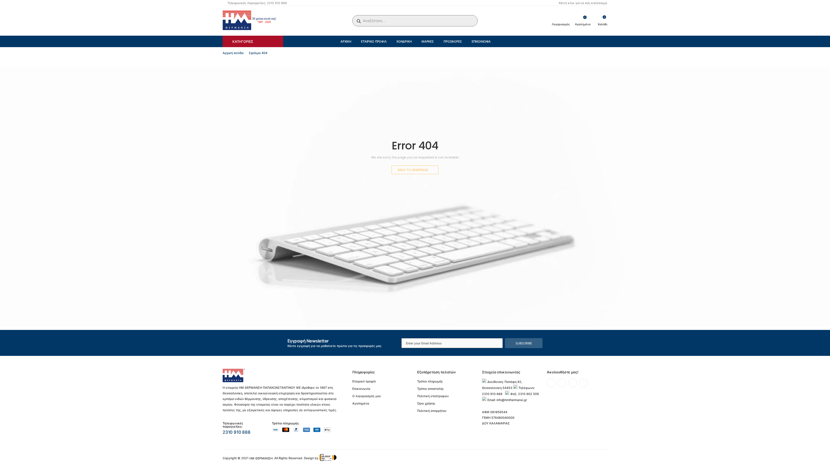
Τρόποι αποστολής (430, 388)
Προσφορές (453, 41)
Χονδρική (404, 41)
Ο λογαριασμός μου (366, 396)
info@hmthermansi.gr (511, 400)
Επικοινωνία (481, 41)
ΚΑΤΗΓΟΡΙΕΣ (242, 41)
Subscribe (524, 343)
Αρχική (345, 41)
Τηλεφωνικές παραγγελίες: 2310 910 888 (257, 3)
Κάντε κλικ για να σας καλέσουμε (583, 3)
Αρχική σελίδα (233, 53)
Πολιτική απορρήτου (431, 411)
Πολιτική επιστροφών (433, 396)
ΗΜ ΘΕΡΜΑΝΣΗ (261, 458)
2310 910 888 (237, 432)
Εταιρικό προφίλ (374, 41)
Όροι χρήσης (426, 403)
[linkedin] (572, 383)
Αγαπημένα (360, 403)
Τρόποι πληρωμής (430, 381)
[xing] (583, 383)
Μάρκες (427, 41)
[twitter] (562, 383)
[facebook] (551, 383)
